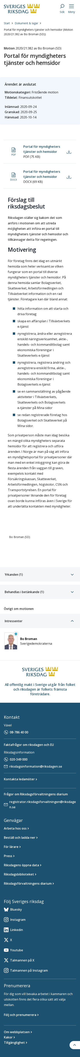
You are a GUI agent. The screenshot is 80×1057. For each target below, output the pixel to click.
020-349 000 (18, 759)
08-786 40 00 (19, 732)
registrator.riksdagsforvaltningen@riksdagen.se (42, 804)
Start (7, 23)
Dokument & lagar (26, 23)
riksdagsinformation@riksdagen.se (35, 766)
